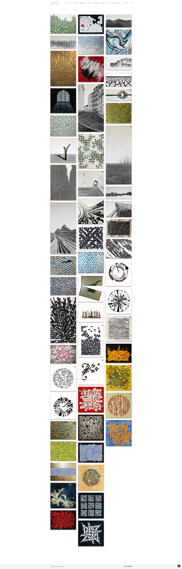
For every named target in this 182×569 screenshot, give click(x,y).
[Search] (131, 2)
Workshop (75, 2)
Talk (70, 2)
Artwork (109, 2)
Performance (83, 2)
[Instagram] (126, 566)
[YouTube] (131, 566)
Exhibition (89, 2)
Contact (126, 2)
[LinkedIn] (128, 566)
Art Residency (96, 2)
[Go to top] (179, 566)
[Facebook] (124, 566)
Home (66, 2)
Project (103, 2)
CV (122, 2)
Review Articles (116, 2)
